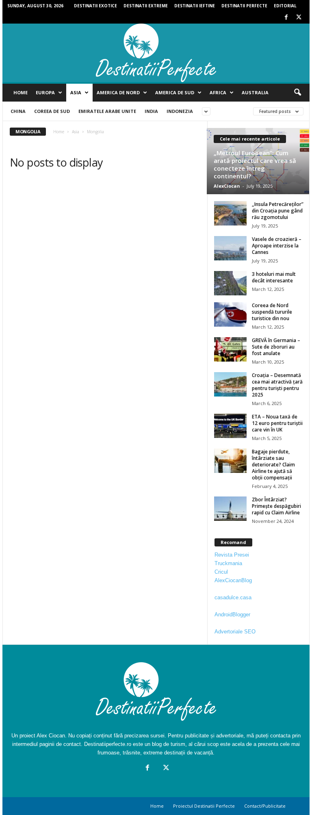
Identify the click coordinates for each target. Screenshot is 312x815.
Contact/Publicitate (265, 806)
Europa (45, 92)
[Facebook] (286, 18)
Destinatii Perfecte (244, 6)
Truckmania (228, 563)
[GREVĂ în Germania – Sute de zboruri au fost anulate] (230, 349)
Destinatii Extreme (146, 6)
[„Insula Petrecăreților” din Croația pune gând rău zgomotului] (230, 213)
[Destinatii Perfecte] (156, 53)
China (18, 111)
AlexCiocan (227, 186)
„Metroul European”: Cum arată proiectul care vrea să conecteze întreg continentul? (255, 164)
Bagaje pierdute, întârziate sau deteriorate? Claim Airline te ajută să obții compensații (273, 464)
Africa (218, 92)
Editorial (285, 6)
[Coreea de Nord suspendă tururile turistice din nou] (230, 314)
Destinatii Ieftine (194, 6)
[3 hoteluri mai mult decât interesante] (230, 283)
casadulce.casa (232, 597)
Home (20, 92)
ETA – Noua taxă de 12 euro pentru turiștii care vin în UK (277, 423)
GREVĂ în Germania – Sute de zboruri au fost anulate (276, 347)
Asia (75, 92)
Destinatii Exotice (95, 6)
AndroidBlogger (232, 614)
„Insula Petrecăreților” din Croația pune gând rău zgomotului (277, 211)
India (151, 111)
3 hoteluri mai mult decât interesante (274, 277)
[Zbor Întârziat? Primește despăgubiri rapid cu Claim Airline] (230, 508)
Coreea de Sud (52, 111)
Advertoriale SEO (235, 632)
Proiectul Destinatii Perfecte (204, 806)
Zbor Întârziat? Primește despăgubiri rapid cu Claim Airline (276, 506)
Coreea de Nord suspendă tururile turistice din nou (272, 312)
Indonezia (180, 111)
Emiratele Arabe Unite (107, 111)
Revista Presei (231, 555)
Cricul (221, 572)
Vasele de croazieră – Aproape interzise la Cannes (276, 246)
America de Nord (118, 92)
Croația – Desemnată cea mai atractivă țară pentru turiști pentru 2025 (277, 385)
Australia (255, 92)
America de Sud (174, 92)
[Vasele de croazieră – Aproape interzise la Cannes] (230, 248)
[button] (297, 93)
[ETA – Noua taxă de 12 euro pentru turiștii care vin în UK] (230, 426)
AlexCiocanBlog (233, 580)
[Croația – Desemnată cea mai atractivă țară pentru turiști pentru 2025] (230, 384)
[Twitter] (298, 18)
